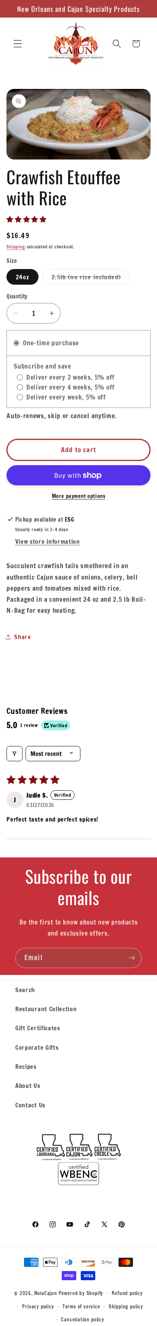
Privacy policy (38, 1306)
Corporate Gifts (36, 1047)
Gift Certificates (37, 1027)
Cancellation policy (82, 1319)
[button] (17, 43)
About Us (27, 1085)
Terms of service (81, 1306)
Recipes (26, 1066)
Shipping (15, 246)
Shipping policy (126, 1306)
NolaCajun (45, 1292)
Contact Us (30, 1104)
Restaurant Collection (46, 1008)
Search (25, 989)
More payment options (79, 496)
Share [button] (22, 636)
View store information (47, 541)
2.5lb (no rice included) (90, 278)
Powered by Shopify (81, 1292)
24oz (22, 276)
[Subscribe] (131, 958)
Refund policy (127, 1293)
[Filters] (14, 753)
